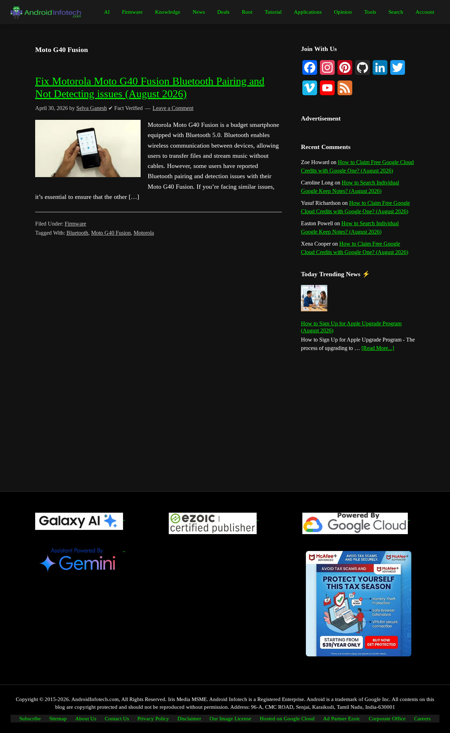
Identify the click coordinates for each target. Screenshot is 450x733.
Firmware (75, 224)
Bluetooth (77, 233)
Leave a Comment (173, 108)
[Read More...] (377, 348)
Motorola (144, 233)
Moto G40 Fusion (111, 233)
